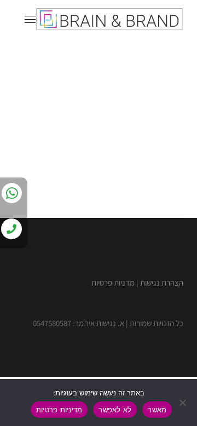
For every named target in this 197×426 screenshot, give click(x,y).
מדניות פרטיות (113, 282)
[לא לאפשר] (183, 402)
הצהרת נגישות (161, 282)
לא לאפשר (115, 409)
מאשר (157, 409)
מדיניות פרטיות (59, 409)
